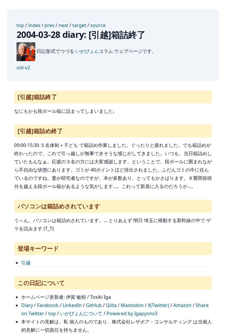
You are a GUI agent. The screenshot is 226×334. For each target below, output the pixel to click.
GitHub (94, 305)
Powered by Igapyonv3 (132, 313)
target (79, 25)
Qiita (111, 305)
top (20, 25)
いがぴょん (87, 51)
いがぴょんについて (81, 313)
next (63, 25)
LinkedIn (72, 305)
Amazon (182, 305)
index (34, 25)
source (98, 25)
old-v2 (23, 67)
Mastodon (132, 305)
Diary (27, 305)
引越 (26, 262)
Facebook (48, 305)
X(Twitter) (158, 305)
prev (49, 25)
